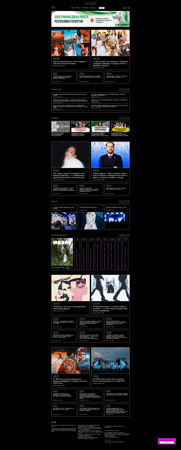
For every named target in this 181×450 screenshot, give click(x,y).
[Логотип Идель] (90, 3)
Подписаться (166, 442)
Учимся (73, 7)
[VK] (52, 422)
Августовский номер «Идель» (58, 267)
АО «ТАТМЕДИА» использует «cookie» (113, 432)
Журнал (102, 7)
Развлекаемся (85, 7)
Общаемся (93, 7)
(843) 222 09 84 (120, 441)
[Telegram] (55, 422)
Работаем (78, 7)
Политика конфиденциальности (111, 437)
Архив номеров (68, 268)
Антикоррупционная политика (111, 430)
